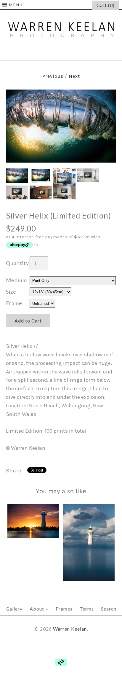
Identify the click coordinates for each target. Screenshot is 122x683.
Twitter (61, 52)
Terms (87, 608)
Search (108, 608)
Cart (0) (106, 5)
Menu (16, 4)
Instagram (75, 52)
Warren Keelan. (70, 628)
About (39, 608)
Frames (64, 608)
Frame (14, 303)
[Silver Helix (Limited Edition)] (61, 93)
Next (74, 76)
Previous (52, 76)
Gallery (14, 608)
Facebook (46, 52)
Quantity (17, 263)
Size (11, 291)
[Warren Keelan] (61, 14)
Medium (16, 280)
